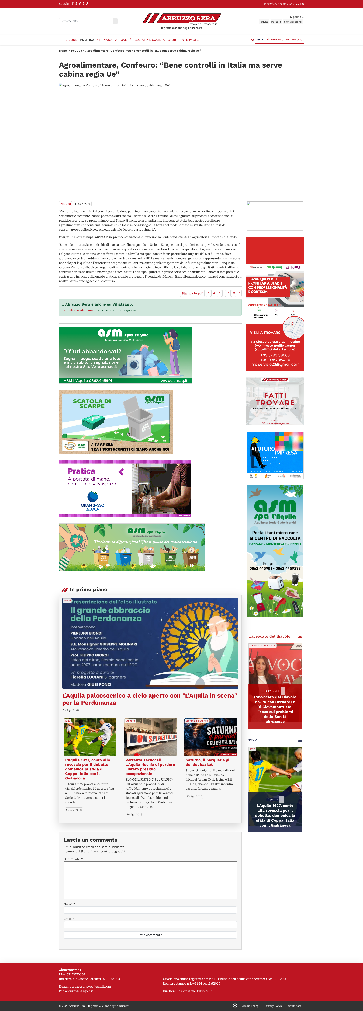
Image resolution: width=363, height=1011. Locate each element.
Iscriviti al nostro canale (79, 310)
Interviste (190, 40)
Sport (173, 40)
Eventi (67, 600)
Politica (87, 40)
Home (63, 50)
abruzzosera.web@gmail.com (90, 986)
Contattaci (294, 1006)
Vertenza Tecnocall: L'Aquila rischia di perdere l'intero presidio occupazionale (150, 767)
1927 (260, 39)
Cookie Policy (250, 1006)
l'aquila (263, 21)
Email (69, 919)
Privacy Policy (273, 1006)
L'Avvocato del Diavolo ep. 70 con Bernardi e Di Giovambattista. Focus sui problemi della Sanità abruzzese (275, 709)
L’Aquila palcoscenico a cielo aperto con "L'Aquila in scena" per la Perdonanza (149, 699)
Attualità (123, 40)
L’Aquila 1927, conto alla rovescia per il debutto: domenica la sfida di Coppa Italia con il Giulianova (87, 769)
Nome (69, 904)
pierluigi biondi (293, 21)
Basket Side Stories (196, 720)
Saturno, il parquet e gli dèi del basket (208, 762)
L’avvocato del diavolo (284, 39)
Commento (73, 859)
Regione (70, 40)
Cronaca (104, 40)
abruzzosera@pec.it (79, 991)
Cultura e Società (150, 40)
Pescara (276, 21)
